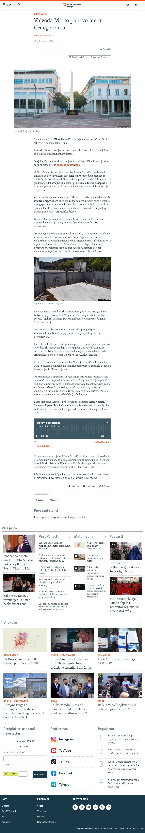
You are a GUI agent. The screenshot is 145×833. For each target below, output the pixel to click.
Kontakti (6, 822)
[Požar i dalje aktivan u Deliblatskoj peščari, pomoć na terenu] (79, 569)
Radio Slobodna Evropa (53, 427)
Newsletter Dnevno (46, 822)
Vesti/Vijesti (48, 537)
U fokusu (10, 623)
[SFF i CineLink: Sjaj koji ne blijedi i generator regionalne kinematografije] (126, 586)
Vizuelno (41, 811)
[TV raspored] (108, 807)
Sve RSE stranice (10, 811)
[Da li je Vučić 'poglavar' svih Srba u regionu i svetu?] (120, 685)
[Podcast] (127, 5)
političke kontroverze (68, 165)
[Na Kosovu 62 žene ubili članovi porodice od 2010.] (79, 545)
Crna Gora (40, 14)
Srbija (54, 701)
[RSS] (102, 807)
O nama (5, 806)
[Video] (136, 5)
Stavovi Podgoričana (48, 423)
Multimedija (83, 537)
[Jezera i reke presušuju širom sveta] (79, 557)
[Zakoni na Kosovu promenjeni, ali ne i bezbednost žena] (19, 583)
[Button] (105, 49)
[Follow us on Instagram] (95, 807)
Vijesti (40, 806)
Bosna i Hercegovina (63, 655)
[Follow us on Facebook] (75, 807)
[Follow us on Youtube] (88, 807)
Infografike (10, 655)
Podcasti (116, 537)
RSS (4, 817)
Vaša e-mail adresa (14, 752)
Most (101, 701)
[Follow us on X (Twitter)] (82, 807)
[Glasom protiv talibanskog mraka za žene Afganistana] (126, 551)
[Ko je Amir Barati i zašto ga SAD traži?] (120, 640)
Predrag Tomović (42, 35)
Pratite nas (39, 774)
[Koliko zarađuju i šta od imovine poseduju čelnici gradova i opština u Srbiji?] (72, 685)
